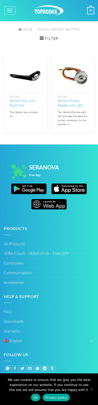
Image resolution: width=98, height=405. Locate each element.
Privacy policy (56, 397)
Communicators (18, 272)
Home (27, 29)
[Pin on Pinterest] (37, 368)
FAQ (8, 311)
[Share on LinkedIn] (44, 368)
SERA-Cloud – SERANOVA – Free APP (36, 253)
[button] (9, 11)
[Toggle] (91, 341)
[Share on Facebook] (15, 368)
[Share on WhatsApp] (7, 368)
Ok (35, 397)
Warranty (12, 331)
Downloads (14, 321)
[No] (91, 390)
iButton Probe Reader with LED (70, 103)
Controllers (14, 263)
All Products (14, 243)
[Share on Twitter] (22, 368)
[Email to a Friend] (30, 368)
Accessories (14, 282)
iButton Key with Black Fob (22, 103)
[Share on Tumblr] (52, 368)
